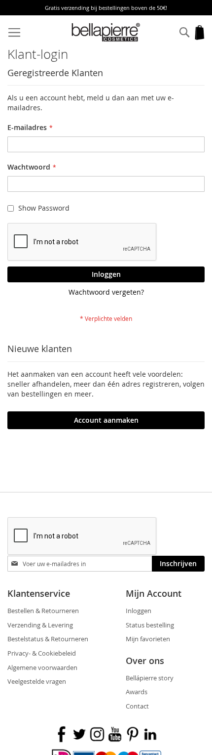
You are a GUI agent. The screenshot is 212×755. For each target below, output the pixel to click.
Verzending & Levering (40, 625)
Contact (137, 706)
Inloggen (138, 610)
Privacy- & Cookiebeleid (41, 653)
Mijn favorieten (148, 638)
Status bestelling (150, 625)
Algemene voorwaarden (42, 667)
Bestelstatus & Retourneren (47, 638)
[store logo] (106, 32)
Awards (136, 691)
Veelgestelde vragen (36, 681)
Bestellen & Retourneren (43, 610)
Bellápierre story (150, 677)
